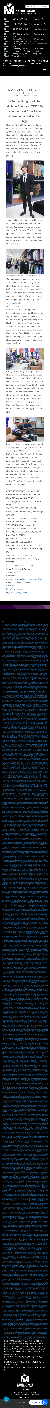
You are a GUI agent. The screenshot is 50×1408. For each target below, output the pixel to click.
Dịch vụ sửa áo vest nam (23, 1017)
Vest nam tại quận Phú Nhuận (18, 1334)
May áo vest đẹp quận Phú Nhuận (26, 1051)
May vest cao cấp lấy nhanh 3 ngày (33, 927)
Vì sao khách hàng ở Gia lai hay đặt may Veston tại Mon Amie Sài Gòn (18, 1198)
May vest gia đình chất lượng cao (18, 860)
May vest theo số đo (12, 1322)
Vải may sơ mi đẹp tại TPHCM (37, 1035)
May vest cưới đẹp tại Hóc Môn (35, 1200)
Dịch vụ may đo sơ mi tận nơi (39, 804)
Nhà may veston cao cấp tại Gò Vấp (14, 1209)
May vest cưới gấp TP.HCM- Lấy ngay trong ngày (28, 1169)
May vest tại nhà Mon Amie (36, 815)
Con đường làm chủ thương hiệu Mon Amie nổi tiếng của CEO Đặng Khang (32, 642)
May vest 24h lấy (37, 864)
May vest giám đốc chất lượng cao (14, 935)
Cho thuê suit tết (10, 886)
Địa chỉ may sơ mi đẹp (9, 1106)
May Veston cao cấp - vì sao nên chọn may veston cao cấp (33, 1284)
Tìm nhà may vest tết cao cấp (13, 893)
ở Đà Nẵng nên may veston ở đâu (12, 1199)
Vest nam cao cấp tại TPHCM (18, 944)
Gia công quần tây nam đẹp (21, 1155)
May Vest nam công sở (24, 1253)
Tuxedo (38, 892)
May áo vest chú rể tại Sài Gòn (33, 1048)
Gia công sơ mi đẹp (24, 1029)
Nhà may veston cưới (41, 1018)
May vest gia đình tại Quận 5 (15, 857)
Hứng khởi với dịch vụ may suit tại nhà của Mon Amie (16, 630)
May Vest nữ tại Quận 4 (33, 1267)
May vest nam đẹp (7, 944)
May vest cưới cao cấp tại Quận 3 (30, 1213)
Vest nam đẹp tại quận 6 (27, 1077)
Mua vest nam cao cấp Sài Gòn (25, 1073)
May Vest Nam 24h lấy (17, 1305)
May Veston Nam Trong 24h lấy (22, 1267)
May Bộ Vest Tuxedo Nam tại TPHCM (21, 1320)
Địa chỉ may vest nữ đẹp (17, 1254)
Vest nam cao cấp (17, 997)
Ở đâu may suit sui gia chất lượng (30, 1220)
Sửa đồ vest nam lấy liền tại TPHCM (11, 1011)
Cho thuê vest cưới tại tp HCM (12, 1318)
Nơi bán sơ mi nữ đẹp (16, 1260)
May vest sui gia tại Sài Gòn (28, 850)
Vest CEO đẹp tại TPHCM (36, 940)
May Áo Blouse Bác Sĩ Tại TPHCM (34, 1265)
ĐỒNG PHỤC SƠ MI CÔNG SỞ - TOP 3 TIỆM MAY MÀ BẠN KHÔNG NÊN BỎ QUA (26, 744)
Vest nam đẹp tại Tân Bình (26, 1074)
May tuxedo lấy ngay (37, 911)
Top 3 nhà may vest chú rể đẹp (27, 795)
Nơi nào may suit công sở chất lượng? (19, 1216)
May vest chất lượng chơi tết (34, 880)
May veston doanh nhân (11, 1124)
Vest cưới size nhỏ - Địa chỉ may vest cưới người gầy (30, 1280)
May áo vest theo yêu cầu (27, 1049)
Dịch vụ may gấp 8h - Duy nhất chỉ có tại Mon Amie (14, 654)
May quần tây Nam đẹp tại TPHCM (32, 1291)
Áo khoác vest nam (9, 1009)
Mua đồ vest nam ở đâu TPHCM (10, 1128)
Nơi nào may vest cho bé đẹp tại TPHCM (18, 844)
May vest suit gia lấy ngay (24, 848)
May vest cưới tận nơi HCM (21, 976)
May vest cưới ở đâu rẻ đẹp (12, 1140)
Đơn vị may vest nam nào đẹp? (10, 1145)
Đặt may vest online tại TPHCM (25, 821)
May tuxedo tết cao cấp (8, 911)
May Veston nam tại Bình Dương (18, 1325)
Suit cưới (44, 896)
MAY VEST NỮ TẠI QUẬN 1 (20, 1270)
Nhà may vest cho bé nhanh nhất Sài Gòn (30, 847)
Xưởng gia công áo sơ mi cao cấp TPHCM (26, 1149)
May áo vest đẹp (20, 1056)
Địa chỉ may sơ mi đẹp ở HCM (24, 994)
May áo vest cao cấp (18, 1049)
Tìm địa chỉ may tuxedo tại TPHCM (30, 895)
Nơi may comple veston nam (31, 1018)
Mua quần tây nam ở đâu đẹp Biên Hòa (31, 1089)
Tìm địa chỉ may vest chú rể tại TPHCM (14, 895)
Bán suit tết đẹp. (39, 886)
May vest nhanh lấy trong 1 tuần (38, 852)
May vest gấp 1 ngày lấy (26, 1261)
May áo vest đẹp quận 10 (8, 1053)
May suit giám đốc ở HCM (22, 959)
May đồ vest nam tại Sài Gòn (25, 1069)
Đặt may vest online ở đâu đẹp (32, 820)
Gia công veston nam (38, 1155)
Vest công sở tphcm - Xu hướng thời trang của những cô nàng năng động (20, 660)
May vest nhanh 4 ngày (40, 853)
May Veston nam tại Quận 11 (31, 1328)
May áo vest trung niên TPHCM (22, 1136)
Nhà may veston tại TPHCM (37, 1016)
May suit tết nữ (24, 913)
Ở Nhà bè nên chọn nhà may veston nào (21, 1200)
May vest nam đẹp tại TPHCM (27, 1132)
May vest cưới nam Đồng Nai (12, 1086)
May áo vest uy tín (13, 1056)
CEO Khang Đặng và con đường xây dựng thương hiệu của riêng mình (29, 641)
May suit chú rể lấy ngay (30, 918)
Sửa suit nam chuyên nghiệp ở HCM (15, 1013)
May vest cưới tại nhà (30, 1175)
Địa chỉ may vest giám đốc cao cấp (25, 946)
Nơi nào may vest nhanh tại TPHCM (25, 842)
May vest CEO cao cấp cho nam (33, 808)
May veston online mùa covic (14, 802)
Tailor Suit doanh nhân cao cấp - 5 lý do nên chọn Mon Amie (30, 670)
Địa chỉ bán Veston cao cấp (10, 1181)
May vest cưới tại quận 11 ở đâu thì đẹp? (26, 1211)
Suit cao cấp (10, 888)
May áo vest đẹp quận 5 (11, 1055)
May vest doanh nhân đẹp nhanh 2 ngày (11, 931)
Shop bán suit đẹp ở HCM (39, 1137)
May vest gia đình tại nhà (16, 859)
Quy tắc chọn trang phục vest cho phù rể (33, 654)
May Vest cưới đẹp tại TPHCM (11, 908)
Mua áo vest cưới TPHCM (37, 1113)
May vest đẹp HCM (14, 1044)
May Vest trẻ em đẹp (27, 1254)
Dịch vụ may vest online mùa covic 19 (13, 801)
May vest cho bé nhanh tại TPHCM (17, 862)
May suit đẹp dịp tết (16, 882)
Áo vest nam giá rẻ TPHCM (24, 1011)
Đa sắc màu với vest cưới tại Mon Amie (22, 1141)
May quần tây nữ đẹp (41, 1243)
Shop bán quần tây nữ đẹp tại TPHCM (11, 1262)
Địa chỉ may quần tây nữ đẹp (16, 986)
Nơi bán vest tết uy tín (26, 824)
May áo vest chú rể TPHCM (35, 1114)
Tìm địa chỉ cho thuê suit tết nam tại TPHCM (32, 896)
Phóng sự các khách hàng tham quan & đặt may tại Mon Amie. (31, 637)
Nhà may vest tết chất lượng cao (21, 828)
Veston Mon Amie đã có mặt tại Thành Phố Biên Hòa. (20, 1080)
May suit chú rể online (20, 918)
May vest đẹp (43, 984)
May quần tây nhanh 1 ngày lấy (15, 869)
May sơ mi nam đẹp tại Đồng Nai (39, 1086)
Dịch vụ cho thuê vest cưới (38, 1313)
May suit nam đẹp (35, 981)
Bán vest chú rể (32, 924)
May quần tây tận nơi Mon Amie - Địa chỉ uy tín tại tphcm (28, 626)
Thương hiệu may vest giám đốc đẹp (11, 942)
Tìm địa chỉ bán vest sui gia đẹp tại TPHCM (34, 839)
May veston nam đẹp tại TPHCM (12, 953)
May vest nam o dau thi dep (35, 1311)
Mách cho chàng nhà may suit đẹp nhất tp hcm (20, 681)
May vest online (36, 821)
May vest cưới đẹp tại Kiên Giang (37, 1190)
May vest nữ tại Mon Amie (31, 1247)
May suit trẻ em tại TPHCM (36, 1225)
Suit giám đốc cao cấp (21, 887)
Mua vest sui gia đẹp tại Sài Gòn (12, 848)
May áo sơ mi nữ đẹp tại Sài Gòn (30, 991)
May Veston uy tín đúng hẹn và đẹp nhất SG (26, 1180)
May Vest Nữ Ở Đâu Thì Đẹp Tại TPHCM (19, 1289)
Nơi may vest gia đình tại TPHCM (14, 847)
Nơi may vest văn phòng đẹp (38, 878)
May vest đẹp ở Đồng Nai (12, 1088)
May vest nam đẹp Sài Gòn (38, 1079)
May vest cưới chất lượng (39, 1176)
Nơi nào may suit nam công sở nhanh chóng (36, 1216)
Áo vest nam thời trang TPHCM (14, 1137)
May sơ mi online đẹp (41, 819)
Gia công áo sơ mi (36, 1154)
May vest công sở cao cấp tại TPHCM (36, 1129)
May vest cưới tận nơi (34, 977)
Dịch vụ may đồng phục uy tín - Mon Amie (21, 659)
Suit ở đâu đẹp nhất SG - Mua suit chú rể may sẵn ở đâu (16, 1238)
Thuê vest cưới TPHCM (29, 1122)
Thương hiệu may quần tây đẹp (29, 986)
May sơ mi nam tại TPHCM (31, 980)
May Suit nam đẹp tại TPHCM (28, 1235)
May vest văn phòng (26, 879)
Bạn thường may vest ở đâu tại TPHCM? (37, 963)
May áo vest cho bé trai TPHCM (24, 1135)
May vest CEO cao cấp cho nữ (21, 808)
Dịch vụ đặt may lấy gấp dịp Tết (20, 1171)
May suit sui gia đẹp (38, 1226)
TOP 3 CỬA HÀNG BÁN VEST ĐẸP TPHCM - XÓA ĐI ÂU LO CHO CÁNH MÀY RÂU (23, 786)
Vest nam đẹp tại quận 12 (13, 1075)
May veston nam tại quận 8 (9, 1329)
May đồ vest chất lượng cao (25, 1047)
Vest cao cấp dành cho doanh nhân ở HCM (22, 940)
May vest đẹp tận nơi (10, 813)
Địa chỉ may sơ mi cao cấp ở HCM (12, 993)
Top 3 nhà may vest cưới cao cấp (13, 795)
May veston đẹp (40, 1002)
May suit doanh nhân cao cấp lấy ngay (14, 891)
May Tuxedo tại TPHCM (10, 1006)
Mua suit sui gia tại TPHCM (16, 1226)
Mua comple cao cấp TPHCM (17, 964)
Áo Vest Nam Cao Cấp (35, 1011)
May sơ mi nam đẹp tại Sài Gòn (26, 993)
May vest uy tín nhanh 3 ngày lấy (30, 928)
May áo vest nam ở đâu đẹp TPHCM (21, 1065)
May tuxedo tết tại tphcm (27, 910)
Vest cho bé (18, 837)
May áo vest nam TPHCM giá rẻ (10, 1016)
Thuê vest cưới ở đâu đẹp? (40, 966)
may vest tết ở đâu (31, 882)
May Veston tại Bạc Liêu (33, 1189)
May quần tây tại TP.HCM (30, 1168)
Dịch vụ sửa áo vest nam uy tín (12, 1017)
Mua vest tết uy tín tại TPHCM (22, 825)
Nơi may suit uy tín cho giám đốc (32, 958)
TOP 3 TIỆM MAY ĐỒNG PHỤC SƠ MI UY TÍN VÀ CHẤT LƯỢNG (31, 733)
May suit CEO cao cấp (23, 950)
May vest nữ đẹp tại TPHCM (10, 1245)
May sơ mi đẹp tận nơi (18, 813)
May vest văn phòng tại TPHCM (14, 879)
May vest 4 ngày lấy (38, 871)
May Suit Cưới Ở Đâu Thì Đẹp (20, 1269)
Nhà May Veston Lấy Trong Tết (12, 1057)
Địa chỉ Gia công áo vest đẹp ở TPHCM (19, 1153)
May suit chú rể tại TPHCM (12, 1229)
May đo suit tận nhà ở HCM (31, 973)
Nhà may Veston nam (22, 1315)
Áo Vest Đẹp (36, 1056)
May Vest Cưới (26, 1305)
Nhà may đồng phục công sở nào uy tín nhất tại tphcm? (29, 672)
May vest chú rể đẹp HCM (23, 1064)
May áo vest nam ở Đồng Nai (18, 1087)
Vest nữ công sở (32, 1253)
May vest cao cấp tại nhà (19, 816)
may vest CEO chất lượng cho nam (37, 806)
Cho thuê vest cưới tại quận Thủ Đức (34, 1315)
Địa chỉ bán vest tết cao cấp (15, 824)
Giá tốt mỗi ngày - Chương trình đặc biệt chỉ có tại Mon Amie (20, 648)
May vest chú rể (21, 908)
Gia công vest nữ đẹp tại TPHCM (25, 1146)
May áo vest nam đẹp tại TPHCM (34, 1021)
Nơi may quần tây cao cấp (27, 985)
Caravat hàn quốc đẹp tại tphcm (27, 1300)
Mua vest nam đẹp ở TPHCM (12, 1012)
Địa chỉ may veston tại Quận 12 (11, 1211)
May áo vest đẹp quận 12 (34, 1052)
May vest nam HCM (9, 1065)
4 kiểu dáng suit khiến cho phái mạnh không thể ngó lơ (26, 664)
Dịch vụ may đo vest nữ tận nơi (19, 807)
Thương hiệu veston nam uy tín (31, 1020)
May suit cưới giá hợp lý (35, 917)
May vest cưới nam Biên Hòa (12, 1091)
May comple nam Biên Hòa (21, 1097)
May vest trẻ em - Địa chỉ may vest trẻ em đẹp (20, 1204)
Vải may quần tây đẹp (13, 1035)
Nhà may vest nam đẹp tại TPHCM (24, 1145)
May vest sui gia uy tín (41, 848)
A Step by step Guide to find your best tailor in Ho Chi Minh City (30, 1042)
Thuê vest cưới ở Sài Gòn (30, 1066)
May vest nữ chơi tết (22, 905)
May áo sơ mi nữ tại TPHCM (11, 1135)
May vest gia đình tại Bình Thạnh (28, 859)
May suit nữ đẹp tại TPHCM (10, 1234)
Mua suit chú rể (34, 1229)
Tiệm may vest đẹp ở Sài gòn (24, 1110)
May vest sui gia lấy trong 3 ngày (11, 852)
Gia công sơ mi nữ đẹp (20, 1028)
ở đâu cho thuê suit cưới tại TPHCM (21, 900)
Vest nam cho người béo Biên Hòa (34, 1097)
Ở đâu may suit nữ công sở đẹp (35, 1217)
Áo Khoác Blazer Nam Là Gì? (19, 1303)
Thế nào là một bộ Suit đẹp (32, 1270)
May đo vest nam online (20, 820)
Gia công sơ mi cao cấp (15, 1029)
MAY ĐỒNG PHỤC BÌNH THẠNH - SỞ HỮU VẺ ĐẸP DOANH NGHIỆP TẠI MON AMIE (24, 712)
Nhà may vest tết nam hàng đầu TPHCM (20, 901)
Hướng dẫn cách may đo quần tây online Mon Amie (35, 816)
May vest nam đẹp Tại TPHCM (35, 1144)
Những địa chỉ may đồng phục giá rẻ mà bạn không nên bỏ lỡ (33, 692)
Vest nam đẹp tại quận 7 (17, 1077)
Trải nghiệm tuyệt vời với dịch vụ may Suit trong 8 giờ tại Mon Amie (22, 679)
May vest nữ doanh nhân (43, 941)
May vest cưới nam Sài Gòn (11, 1064)
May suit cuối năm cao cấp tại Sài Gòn (12, 917)
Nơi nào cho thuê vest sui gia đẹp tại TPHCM (35, 844)
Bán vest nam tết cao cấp (9, 828)
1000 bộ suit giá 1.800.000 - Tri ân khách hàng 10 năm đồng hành (17, 632)
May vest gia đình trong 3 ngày (13, 856)
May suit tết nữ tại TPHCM (33, 913)
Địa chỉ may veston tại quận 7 (29, 1212)
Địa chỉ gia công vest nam (31, 1025)
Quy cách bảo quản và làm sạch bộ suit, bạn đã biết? (18, 682)
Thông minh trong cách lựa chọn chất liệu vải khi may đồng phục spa (18, 687)
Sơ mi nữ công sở (32, 1251)
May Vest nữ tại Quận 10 (9, 1269)
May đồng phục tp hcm (35, 1338)
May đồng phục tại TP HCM (34, 1337)
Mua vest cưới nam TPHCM (13, 1118)
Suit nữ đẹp (36, 1235)
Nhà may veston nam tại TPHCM (13, 949)
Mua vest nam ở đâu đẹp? (35, 1242)
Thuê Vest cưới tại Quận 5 (26, 1186)
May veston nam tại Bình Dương (38, 1333)
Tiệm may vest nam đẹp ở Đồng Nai (18, 1095)
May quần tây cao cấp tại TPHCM (29, 989)
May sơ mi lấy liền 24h (38, 870)
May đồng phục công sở (20, 980)
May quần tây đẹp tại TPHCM (11, 990)
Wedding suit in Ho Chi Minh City (30, 1040)
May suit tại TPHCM (35, 1061)
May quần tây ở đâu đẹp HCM (10, 988)
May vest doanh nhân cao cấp (11, 959)
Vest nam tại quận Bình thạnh (18, 1336)
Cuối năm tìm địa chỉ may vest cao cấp (37, 919)
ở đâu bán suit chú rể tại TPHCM (35, 900)
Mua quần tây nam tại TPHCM (26, 1262)
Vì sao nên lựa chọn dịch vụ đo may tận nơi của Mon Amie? (16, 651)
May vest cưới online (27, 906)
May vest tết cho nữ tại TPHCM (11, 905)
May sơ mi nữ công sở (13, 1251)
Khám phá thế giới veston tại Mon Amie (23, 1172)
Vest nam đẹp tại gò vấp (36, 1074)
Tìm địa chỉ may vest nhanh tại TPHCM (29, 837)
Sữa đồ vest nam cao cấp (20, 1024)
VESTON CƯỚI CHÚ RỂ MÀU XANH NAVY (29, 1207)
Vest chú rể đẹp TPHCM (26, 1113)
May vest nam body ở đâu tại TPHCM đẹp (21, 1142)
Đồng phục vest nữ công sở (14, 1004)
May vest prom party (11, 971)
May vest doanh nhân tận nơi (11, 937)
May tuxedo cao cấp (8, 913)
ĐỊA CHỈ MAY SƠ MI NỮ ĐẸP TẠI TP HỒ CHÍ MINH (35, 1296)
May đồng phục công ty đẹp (18, 991)
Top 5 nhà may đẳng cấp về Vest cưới (21, 1187)
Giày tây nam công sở (8, 954)
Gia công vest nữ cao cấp (30, 1150)
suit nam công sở (19, 1220)
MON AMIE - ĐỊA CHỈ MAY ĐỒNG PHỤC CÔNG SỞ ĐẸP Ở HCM (27, 697)
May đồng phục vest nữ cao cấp (27, 1137)
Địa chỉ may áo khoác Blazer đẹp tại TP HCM (22, 1298)
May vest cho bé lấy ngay (30, 862)
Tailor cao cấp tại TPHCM (31, 979)
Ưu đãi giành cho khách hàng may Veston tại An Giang (21, 1193)
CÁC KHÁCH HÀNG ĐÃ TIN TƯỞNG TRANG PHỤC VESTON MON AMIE (20, 701)
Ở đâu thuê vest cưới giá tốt (33, 1173)
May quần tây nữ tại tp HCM (18, 1243)
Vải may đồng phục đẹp (8, 1033)
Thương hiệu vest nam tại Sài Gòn (38, 1069)
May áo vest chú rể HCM (21, 1062)
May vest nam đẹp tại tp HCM (22, 1245)
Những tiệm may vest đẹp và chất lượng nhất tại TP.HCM (28, 1156)
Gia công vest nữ (30, 1155)
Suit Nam (27, 1292)
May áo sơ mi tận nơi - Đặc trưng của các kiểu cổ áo (24, 625)
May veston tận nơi (8, 973)
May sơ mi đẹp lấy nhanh (15, 870)
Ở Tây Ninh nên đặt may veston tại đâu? (37, 1195)
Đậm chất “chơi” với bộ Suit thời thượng (30, 678)
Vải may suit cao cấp (9, 1038)
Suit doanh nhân (10, 1120)
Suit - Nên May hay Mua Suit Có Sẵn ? (30, 1302)
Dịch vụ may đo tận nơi (10, 811)
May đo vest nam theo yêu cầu (13, 1144)
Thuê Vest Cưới (29, 1313)
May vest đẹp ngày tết (36, 904)
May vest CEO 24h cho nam (11, 810)
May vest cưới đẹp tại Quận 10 (11, 1175)
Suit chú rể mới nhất (39, 1231)
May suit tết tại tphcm (13, 883)
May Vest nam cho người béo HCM (12, 1069)
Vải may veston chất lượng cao (20, 1038)
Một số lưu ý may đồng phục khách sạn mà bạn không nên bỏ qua (29, 673)
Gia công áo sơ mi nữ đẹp (27, 1154)
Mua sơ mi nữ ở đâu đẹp (15, 1242)
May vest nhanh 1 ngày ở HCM (23, 933)
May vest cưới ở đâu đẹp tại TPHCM (39, 1145)
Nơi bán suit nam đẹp (24, 1233)
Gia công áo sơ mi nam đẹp (15, 1154)
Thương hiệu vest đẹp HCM (22, 1043)
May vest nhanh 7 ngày (11, 853)
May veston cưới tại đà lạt (18, 1196)
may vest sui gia (18, 1310)
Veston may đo (42, 939)
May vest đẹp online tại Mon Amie (12, 821)
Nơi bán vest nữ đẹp (36, 1261)
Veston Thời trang (11, 1311)
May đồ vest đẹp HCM (10, 1048)
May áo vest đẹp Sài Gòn (38, 1049)
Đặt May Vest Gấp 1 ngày (30, 1303)
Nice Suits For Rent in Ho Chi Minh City (21, 1052)
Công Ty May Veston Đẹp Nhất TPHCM (22, 1314)
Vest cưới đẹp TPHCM (34, 1109)
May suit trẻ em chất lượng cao (12, 1225)
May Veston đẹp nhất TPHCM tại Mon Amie (16, 1182)
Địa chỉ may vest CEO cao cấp (19, 954)
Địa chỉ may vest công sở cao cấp (22, 919)
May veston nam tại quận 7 (20, 1329)
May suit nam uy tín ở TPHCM (24, 1061)
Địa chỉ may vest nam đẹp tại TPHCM (38, 1128)
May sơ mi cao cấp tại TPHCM (39, 993)
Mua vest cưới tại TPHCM (26, 902)
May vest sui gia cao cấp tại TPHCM (37, 829)
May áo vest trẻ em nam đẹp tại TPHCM (30, 1310)
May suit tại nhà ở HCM (41, 975)
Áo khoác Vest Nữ (32, 1292)
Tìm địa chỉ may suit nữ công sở (36, 1214)
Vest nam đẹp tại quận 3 (12, 1078)
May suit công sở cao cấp (40, 918)
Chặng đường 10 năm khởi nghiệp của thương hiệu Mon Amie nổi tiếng (22, 647)
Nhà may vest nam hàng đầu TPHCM (28, 1127)
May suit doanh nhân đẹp (10, 1060)
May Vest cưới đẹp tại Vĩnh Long (34, 1191)
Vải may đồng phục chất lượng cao (31, 1031)
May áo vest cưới (9, 1049)
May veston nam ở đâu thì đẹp (19, 1313)
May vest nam (38, 1257)
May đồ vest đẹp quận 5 (38, 1046)
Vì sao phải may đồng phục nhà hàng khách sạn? (17, 690)
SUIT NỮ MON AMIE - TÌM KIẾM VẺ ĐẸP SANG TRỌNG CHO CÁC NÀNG (29, 746)
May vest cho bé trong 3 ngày (37, 861)
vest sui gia (41, 1310)
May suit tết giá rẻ (9, 884)
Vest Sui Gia (42, 1256)
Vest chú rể (26, 892)
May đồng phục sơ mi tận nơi (21, 811)
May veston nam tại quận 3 (20, 1331)
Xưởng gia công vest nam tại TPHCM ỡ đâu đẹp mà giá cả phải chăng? (20, 1147)
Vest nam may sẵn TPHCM (29, 1007)
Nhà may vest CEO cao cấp (18, 945)
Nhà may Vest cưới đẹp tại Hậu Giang (12, 1194)
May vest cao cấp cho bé (29, 864)
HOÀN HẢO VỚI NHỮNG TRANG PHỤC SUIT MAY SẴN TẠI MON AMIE (25, 718)
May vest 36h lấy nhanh (31, 873)
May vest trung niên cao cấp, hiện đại (14, 1162)
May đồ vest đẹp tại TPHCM (37, 1047)
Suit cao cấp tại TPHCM (18, 888)
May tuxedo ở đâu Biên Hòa (11, 1093)
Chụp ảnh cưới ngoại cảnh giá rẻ (25, 1307)
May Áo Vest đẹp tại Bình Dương (32, 1266)
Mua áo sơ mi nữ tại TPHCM (38, 1262)
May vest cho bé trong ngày (26, 861)
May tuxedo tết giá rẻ (36, 910)
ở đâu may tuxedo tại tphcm (33, 899)
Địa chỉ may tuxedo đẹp (33, 1136)
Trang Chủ (21, 1402)
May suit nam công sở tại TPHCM (30, 1218)
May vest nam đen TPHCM (12, 1115)
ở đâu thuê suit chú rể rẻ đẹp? (19, 1224)
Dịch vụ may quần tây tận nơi (13, 803)
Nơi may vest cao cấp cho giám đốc (33, 957)
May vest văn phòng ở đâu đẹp (35, 874)
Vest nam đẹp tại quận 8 (7, 1077)
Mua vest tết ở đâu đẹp (11, 822)
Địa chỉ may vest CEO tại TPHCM (10, 946)
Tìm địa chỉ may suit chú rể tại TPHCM (15, 896)
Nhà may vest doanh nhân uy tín (18, 948)
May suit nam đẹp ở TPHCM (12, 1061)
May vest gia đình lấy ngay (40, 859)
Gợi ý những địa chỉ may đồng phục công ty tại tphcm (34, 694)
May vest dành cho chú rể (23, 937)
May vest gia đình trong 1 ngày (26, 856)
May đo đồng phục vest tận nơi (33, 811)
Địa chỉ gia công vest (10, 1026)
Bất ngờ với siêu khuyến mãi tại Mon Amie (26, 668)
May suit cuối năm (16, 915)
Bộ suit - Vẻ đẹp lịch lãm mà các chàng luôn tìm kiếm (24, 646)
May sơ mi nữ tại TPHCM (15, 1244)
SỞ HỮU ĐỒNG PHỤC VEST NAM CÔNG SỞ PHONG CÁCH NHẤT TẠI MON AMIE (28, 728)
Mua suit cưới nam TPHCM (32, 1058)
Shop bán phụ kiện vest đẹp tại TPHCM (15, 1116)
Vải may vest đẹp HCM (31, 1038)
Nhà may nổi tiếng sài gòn (14, 1133)
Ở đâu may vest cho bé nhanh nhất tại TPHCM (23, 831)
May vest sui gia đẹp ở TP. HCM (11, 1169)
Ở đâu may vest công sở (13, 880)
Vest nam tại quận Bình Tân (40, 1334)
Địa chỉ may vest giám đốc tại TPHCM (32, 944)
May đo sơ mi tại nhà (9, 815)
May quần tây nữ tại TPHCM (30, 1119)
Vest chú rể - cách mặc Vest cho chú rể (37, 1204)
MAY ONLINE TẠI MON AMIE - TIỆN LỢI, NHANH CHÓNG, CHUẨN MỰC (20, 719)
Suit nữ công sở (12, 1220)
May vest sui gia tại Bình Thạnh (30, 851)
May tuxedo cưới (7, 1003)
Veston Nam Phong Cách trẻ (30, 1332)
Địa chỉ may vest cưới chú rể (24, 1140)
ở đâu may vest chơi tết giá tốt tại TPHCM (18, 899)
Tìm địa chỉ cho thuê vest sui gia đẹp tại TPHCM (15, 839)
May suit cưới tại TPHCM (34, 1060)
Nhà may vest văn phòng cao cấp (33, 877)
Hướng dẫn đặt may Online (35, 1305)
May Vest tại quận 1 (25, 1214)
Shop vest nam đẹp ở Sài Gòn (14, 1067)
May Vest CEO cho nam (25, 806)
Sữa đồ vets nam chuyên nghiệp (34, 1022)
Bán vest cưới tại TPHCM (23, 924)
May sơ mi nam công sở (23, 1251)
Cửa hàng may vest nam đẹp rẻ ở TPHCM (37, 1070)
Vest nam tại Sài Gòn (17, 985)
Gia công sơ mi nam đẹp (10, 1028)
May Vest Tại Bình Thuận (34, 1323)
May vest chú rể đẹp (8, 991)
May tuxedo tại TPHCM (36, 1003)
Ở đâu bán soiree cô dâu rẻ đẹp (27, 1222)
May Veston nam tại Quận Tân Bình (18, 1328)
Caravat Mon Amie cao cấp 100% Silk (23, 639)
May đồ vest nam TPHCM (21, 1006)
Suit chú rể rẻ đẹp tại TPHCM (24, 1229)
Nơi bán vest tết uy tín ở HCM (36, 822)
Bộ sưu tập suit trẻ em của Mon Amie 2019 (24, 971)
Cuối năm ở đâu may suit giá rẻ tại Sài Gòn (14, 922)
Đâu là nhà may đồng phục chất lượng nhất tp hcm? (16, 684)
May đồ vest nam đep (19, 1046)
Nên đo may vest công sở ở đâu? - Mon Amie (26, 663)
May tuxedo (13, 910)
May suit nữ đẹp (35, 1234)
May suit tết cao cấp (25, 884)
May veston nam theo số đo (35, 1320)
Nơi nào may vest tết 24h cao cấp (18, 835)
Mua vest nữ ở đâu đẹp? (25, 1242)
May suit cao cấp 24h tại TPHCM (17, 892)
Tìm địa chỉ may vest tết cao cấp (22, 829)
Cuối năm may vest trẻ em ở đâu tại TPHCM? (32, 922)
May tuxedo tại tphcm (18, 911)
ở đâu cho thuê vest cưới (8, 900)
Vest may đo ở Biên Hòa (22, 1092)
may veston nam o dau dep (32, 1319)
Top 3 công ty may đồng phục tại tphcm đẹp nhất (32, 674)
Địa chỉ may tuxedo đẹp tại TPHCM (16, 1000)
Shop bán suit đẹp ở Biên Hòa (32, 1104)
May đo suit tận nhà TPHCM (29, 975)
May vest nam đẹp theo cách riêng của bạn (16, 1247)
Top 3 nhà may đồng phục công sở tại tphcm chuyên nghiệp (20, 688)
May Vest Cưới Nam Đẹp (33, 1289)
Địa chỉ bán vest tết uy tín (35, 826)
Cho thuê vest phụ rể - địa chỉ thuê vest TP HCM (33, 1279)
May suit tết (43, 880)
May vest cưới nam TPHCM (24, 1115)
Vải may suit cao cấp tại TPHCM (23, 1037)
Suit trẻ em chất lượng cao (31, 1224)
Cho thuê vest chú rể (9, 923)
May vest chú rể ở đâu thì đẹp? (13, 1258)
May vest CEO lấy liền (24, 939)
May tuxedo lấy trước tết (27, 911)
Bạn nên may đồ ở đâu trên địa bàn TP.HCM (34, 1167)
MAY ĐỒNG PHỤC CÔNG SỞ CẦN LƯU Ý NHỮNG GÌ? (19, 706)
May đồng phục (44, 1337)
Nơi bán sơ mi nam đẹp (26, 1260)
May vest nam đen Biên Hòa (17, 1089)
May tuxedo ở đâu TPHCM (24, 1114)
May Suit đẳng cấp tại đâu (10, 1189)
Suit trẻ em (8, 1226)
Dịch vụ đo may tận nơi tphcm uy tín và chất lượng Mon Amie (23, 624)
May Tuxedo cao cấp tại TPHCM (17, 1003)
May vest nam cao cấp (23, 1144)
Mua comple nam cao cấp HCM (34, 1126)
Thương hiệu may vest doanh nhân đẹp (27, 942)
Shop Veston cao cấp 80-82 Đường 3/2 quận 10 (13, 1184)
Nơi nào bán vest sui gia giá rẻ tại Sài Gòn (28, 846)
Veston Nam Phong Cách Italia (11, 1315)
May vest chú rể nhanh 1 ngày (10, 933)
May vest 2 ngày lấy (14, 873)
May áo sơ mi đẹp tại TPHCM (21, 1021)
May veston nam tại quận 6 (31, 1329)
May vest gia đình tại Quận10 (28, 834)
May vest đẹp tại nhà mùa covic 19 (18, 798)
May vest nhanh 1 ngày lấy (27, 855)
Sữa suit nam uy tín (10, 1021)
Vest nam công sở (18, 941)
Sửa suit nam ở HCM (39, 1013)
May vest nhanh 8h (8, 865)
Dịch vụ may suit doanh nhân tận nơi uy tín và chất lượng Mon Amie (15, 621)
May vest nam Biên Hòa (34, 1098)
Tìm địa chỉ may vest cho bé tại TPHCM (32, 830)
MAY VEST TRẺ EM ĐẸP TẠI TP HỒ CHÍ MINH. (33, 1297)
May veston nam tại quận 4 (9, 1331)
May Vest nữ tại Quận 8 (31, 1269)
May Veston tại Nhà (9, 1305)
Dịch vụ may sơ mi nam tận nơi (26, 804)
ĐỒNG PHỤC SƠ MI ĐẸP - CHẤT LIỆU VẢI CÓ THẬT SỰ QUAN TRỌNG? (26, 739)
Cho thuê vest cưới (7, 955)
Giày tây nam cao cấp (35, 951)
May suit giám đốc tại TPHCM (12, 890)
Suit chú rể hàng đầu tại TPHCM (18, 1231)
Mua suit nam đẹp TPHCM (19, 1119)
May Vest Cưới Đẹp (20, 1291)
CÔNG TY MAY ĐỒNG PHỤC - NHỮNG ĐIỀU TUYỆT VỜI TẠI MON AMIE (20, 726)
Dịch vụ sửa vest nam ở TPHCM (34, 1009)
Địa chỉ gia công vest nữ (20, 1025)
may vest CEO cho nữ (15, 806)
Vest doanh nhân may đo (34, 939)
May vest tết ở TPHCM (30, 835)
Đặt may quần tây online (16, 817)
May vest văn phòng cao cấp (26, 878)
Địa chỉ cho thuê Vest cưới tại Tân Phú (27, 1202)
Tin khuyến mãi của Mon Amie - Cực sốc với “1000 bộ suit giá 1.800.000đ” (21, 666)
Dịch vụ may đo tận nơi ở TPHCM (32, 810)
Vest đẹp (43, 1311)
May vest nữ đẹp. (32, 1245)
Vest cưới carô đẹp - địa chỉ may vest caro (15, 1278)
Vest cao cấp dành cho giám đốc (36, 990)
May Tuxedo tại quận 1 (8, 1214)
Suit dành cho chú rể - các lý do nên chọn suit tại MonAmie (19, 1276)
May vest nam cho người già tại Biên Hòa (26, 1093)
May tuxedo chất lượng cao (26, 999)
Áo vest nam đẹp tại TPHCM (37, 1307)
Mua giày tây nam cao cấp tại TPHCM (23, 951)
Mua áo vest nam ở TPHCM (12, 1111)
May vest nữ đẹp (30, 1309)
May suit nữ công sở (42, 1218)
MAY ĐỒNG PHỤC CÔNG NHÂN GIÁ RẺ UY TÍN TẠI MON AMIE (31, 708)
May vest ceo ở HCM (28, 955)
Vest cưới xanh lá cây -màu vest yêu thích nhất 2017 (29, 1285)
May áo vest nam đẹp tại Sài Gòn (38, 1073)
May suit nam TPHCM (33, 1118)
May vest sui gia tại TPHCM (16, 850)
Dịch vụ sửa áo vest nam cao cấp (24, 1016)
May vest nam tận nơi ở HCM (34, 976)
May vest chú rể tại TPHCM (30, 908)
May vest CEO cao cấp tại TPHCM (36, 950)
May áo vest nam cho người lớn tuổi (25, 1111)
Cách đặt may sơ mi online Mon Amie (38, 817)
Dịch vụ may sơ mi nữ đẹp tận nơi (13, 804)
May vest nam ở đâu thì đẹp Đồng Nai (17, 1084)
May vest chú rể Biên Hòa (33, 1105)
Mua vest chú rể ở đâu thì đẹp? (19, 1257)
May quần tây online (26, 817)
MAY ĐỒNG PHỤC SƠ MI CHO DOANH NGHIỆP (34, 695)
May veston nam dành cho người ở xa (21, 1323)
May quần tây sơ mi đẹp (25, 1109)
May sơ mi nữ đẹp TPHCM (36, 994)
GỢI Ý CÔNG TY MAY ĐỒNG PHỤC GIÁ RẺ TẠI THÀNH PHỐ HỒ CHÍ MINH (26, 723)
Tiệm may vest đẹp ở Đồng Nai (31, 1084)
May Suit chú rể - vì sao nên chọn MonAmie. (25, 1208)
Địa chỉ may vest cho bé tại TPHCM (25, 866)
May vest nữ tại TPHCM (10, 1136)
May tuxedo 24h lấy (16, 913)
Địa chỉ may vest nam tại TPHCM (35, 998)
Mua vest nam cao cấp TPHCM (14, 1132)
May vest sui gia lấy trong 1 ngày (24, 852)
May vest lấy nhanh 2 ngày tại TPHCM (12, 929)
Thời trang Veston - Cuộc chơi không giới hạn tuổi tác (22, 1160)
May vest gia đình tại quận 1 (40, 834)
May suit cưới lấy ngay (25, 917)
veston (28, 1311)
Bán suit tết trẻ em (31, 886)
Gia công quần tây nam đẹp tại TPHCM (23, 1026)
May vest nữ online (11, 820)
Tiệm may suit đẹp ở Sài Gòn (11, 1156)
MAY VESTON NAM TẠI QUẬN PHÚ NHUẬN (35, 1178)
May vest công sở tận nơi (13, 977)
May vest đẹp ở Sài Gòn (35, 1110)
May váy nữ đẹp (9, 1243)
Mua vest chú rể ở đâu (36, 902)
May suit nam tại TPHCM (40, 982)
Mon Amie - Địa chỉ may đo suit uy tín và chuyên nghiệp (26, 634)
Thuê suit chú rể (23, 1230)
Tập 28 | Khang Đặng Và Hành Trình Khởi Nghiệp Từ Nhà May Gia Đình (18, 644)
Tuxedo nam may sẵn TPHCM (18, 1002)
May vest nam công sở (12, 927)
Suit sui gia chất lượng (8, 1227)
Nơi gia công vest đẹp (40, 1030)
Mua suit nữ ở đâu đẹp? (33, 1233)
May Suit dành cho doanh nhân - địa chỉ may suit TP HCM (34, 1274)
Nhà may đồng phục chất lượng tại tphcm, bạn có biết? (30, 675)
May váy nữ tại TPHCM (28, 1123)
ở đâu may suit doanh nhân (28, 888)
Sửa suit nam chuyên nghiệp (34, 1017)
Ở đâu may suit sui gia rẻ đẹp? (14, 1222)
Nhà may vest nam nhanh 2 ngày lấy (28, 929)
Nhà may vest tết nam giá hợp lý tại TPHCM (37, 901)
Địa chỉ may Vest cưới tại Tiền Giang (28, 1194)
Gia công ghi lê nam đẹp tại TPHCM (35, 1153)
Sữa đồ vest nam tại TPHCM (31, 1024)
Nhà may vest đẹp (41, 1043)
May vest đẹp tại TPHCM (29, 1000)
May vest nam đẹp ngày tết (40, 835)
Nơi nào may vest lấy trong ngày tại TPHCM (14, 843)
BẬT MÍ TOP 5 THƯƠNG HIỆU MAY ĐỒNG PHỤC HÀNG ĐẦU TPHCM (20, 782)
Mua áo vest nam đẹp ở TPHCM (37, 1135)
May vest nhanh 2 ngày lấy (16, 855)
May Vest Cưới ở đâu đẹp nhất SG (26, 1271)
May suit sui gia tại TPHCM (28, 1226)
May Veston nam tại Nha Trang (38, 1324)
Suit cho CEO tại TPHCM (37, 887)
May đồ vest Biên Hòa (12, 1105)
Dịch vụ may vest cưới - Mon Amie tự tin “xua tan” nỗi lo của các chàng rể (19, 656)
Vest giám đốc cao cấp (26, 935)
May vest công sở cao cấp (35, 926)
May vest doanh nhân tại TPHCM (25, 960)
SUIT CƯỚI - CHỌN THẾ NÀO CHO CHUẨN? (34, 731)
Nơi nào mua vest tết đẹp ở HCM (23, 822)
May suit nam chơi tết (23, 914)
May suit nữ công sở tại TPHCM (16, 1218)
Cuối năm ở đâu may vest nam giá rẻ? (27, 920)
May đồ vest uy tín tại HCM (14, 1047)
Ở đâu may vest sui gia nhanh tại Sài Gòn (21, 841)
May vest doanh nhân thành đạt (33, 936)
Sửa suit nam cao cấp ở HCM (29, 1013)
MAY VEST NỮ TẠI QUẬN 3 (8, 1270)
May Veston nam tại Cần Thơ (13, 1324)
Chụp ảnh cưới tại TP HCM (25, 1338)
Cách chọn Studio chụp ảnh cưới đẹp (38, 1306)
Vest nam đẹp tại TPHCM (36, 1248)
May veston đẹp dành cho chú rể (36, 949)
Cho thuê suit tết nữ (24, 923)
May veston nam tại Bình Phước (12, 1333)
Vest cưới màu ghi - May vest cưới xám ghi (15, 1279)
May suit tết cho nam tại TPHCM (11, 914)
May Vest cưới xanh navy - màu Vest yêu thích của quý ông (27, 1287)
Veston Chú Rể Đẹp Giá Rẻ (38, 1239)
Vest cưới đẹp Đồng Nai (22, 1088)
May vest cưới (8, 906)
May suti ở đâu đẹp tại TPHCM (12, 1114)
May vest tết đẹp (12, 837)
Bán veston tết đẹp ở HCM (24, 826)
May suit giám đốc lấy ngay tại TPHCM (38, 879)
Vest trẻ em (34, 1254)
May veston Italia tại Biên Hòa (28, 1096)
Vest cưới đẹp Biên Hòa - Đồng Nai (11, 1083)
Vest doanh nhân (43, 981)
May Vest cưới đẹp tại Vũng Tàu (11, 1195)
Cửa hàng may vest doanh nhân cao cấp (30, 941)
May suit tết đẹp (17, 884)
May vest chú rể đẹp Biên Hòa (23, 1098)
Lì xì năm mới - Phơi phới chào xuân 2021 (26, 657)
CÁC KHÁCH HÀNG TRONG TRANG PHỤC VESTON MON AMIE (27, 749)
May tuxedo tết (19, 910)
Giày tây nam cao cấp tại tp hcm (11, 1301)
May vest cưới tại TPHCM (17, 906)
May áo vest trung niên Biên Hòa (28, 1102)
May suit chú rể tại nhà (10, 918)
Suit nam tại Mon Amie (22, 1236)
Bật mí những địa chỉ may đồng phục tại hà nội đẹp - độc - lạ (33, 677)
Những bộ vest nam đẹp (23, 1012)
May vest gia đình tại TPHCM (38, 856)
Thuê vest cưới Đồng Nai (29, 1087)
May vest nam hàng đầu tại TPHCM (18, 981)
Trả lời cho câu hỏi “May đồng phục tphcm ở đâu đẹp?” (16, 686)
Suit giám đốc (13, 887)
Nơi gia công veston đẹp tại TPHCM (16, 1030)
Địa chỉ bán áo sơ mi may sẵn (23, 990)
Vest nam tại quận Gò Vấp (29, 1334)
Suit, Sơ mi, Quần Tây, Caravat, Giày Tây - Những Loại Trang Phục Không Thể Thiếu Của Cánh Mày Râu (24, 1293)
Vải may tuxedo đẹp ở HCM (25, 1004)
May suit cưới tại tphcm (38, 914)
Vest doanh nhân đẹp (10, 941)
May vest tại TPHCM (11, 976)
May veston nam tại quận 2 (31, 1331)
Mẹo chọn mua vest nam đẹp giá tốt (18, 1266)
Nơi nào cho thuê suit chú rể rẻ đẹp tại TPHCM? (36, 1230)
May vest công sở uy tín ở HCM (23, 926)
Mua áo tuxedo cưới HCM (22, 1124)
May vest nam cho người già (38, 1111)
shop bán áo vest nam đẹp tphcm (34, 1131)
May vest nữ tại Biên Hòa (40, 1102)
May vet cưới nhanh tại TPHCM (27, 1176)
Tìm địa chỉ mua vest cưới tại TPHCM (27, 893)
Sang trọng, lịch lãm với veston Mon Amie (32, 967)
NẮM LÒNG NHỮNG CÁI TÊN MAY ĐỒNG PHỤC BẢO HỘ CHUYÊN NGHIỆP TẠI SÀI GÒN (24, 715)
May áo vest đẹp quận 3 (31, 1055)
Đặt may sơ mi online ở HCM (17, 819)
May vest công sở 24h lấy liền (35, 884)
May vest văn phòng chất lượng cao (13, 878)
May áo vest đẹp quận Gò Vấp (39, 1051)
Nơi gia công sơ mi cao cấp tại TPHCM (33, 1028)
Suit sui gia (16, 1227)
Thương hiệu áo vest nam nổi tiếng (35, 1012)
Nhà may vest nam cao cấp (14, 1074)
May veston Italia (16, 1120)
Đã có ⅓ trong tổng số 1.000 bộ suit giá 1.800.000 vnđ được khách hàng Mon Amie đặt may (25, 635)
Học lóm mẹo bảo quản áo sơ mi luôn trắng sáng (26, 1158)
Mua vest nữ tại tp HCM (27, 1240)
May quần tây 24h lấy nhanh (27, 869)
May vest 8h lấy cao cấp (23, 874)
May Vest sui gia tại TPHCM (24, 1256)
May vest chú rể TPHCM (15, 1113)
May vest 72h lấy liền (41, 873)
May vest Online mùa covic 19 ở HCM (32, 798)
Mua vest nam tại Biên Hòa (22, 1105)
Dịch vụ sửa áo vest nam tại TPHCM (33, 1015)
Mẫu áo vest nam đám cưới (32, 1008)
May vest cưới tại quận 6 (40, 1212)
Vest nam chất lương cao (30, 1082)
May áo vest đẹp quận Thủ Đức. (13, 1051)
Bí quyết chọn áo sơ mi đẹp (13, 1177)
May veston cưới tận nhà (29, 972)
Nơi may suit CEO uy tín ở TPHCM (11, 950)
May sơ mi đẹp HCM (11, 998)
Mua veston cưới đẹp (35, 1133)
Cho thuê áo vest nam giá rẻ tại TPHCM (18, 1319)
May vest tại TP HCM (24, 1337)
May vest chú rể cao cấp (10, 909)
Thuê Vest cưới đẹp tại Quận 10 (14, 1186)
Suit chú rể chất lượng (29, 1231)
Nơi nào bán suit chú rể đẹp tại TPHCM (11, 1230)
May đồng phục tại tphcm (17, 1274)
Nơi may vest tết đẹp (12, 829)
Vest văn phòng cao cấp (25, 875)
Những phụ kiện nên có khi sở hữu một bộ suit (14, 969)
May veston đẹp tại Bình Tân (13, 1202)
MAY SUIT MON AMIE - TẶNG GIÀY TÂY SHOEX (16, 781)
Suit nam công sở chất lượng (22, 1217)
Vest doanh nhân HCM (33, 1064)
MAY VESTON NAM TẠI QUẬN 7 (18, 1178)
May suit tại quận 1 (17, 1214)
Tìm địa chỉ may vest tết (23, 880)
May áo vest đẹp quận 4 (21, 1055)
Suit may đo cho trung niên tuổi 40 (28, 1162)
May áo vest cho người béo (36, 1115)
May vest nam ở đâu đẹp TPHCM (12, 1109)
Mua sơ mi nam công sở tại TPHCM (17, 1249)
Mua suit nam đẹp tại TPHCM (20, 1058)
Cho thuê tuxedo (17, 923)
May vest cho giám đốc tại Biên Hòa (26, 1091)
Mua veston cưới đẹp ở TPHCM (13, 1107)
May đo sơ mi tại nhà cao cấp (29, 813)
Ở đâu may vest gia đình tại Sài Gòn (36, 841)
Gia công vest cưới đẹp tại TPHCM (17, 1150)
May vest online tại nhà (24, 802)
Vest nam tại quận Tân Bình (30, 1336)
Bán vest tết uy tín (32, 825)
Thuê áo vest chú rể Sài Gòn (21, 1048)
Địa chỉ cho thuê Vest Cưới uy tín (38, 1186)
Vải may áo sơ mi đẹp (12, 1034)
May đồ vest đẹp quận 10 (9, 1046)
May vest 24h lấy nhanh (13, 874)
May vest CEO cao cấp (37, 955)
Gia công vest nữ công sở (12, 1149)
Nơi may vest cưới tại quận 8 (16, 1212)
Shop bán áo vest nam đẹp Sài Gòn (11, 1073)
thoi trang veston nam (20, 1311)
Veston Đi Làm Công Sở (15, 1239)
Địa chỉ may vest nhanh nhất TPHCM (38, 865)
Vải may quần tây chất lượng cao (37, 1034)
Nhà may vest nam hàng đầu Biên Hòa (26, 1100)
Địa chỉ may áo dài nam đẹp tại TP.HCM (14, 1302)
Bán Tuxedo (38, 924)
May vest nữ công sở (22, 883)
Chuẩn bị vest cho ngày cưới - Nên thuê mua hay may (14, 1167)
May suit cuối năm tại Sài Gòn (26, 915)
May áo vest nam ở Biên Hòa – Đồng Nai (26, 1083)
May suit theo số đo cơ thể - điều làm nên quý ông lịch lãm (31, 1164)
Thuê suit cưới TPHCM (32, 1057)
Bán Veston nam (30, 1322)
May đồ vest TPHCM (18, 1138)
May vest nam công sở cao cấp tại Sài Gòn (24, 1071)
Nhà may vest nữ (40, 980)
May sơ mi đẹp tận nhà (18, 815)
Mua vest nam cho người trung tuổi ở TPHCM (15, 1066)
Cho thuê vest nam (36, 985)
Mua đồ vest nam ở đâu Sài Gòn (22, 1070)
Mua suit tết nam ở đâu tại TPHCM (13, 904)
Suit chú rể (12, 897)
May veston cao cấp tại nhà (40, 1175)
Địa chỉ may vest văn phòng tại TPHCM (19, 877)
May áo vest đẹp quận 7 (38, 1053)
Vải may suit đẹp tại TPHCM (35, 1037)
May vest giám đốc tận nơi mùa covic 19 (30, 797)
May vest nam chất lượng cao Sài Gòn (11, 1079)
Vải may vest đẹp (9, 1039)
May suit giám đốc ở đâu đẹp (24, 890)
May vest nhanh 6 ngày (21, 853)
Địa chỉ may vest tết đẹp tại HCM (34, 828)
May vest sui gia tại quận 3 (30, 833)
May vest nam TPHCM (11, 1062)
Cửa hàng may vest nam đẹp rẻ (24, 1128)
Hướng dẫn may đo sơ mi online (29, 819)
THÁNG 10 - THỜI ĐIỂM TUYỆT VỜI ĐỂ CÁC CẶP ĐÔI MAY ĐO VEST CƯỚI (21, 789)
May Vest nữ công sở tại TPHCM (34, 1252)
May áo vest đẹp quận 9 (18, 1053)
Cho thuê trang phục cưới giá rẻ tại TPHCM (15, 868)
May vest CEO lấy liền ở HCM (20, 936)
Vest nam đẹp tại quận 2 (22, 1078)
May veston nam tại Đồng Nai (25, 1333)
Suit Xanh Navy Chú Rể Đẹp (26, 1239)
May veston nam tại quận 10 (10, 1332)
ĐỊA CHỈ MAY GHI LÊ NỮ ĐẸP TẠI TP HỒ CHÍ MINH (34, 1294)
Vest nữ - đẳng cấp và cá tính (10, 1261)
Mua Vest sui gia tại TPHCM (12, 1256)
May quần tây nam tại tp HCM (30, 1243)
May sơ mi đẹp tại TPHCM (17, 962)
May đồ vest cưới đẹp (32, 1044)
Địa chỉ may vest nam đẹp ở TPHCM (20, 1129)
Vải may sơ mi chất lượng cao (24, 1035)
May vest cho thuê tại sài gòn (24, 1318)
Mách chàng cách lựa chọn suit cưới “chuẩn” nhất (17, 683)
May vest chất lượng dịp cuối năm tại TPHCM (35, 909)
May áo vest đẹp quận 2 (41, 1055)
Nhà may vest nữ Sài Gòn (17, 1123)
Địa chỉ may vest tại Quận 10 (29, 966)
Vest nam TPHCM (10, 1008)
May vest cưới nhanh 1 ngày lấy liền (24, 932)
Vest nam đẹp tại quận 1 (32, 1078)
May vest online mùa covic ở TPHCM (21, 799)
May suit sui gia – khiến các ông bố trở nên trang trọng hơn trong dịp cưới (20, 1163)
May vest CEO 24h (10, 936)
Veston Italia (40, 1118)
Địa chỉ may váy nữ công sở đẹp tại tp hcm (26, 1301)
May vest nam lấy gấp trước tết (33, 1171)
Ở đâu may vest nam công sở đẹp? (20, 1252)
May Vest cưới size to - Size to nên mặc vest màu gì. (26, 1203)
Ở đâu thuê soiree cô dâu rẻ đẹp (40, 1222)
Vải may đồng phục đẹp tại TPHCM (16, 1031)
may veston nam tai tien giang (26, 1324)
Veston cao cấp (28, 981)
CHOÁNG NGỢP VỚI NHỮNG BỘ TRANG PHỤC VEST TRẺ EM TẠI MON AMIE (22, 754)
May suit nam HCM (10, 1058)
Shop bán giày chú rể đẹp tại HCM (13, 1300)
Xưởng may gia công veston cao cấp (20, 1009)
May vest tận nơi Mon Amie (11, 812)
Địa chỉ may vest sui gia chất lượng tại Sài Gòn (21, 865)
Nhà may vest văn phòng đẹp (36, 875)
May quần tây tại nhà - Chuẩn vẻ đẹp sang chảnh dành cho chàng (32, 628)
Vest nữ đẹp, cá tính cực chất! (37, 1260)
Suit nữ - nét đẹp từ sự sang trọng (11, 1236)
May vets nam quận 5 (11, 980)
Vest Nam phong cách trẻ (39, 1309)
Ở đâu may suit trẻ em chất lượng (11, 1221)
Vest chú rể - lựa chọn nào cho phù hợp (27, 1258)
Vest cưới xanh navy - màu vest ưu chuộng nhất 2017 (34, 1205)
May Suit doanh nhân (35, 890)
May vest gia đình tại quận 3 (27, 857)
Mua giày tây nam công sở (30, 953)
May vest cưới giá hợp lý (23, 963)
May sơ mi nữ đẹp (34, 997)
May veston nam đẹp (25, 949)
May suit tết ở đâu (30, 883)
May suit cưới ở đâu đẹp (15, 1164)
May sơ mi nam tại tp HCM (27, 1244)
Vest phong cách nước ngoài (28, 1316)
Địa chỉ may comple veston (19, 1020)
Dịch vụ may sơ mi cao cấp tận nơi (27, 803)
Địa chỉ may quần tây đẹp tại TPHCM (38, 988)
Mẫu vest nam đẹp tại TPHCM (21, 1008)
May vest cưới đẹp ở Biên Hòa (39, 1199)
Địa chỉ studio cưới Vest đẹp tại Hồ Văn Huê (30, 1185)
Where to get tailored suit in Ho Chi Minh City (14, 1040)
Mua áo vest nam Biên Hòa (21, 1101)
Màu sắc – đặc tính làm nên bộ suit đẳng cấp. (36, 1238)
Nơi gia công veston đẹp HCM (29, 1030)
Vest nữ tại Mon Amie (9, 972)
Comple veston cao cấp (20, 1015)
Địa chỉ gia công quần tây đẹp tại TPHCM (32, 1151)
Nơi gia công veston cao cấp (34, 1029)
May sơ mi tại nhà (27, 815)
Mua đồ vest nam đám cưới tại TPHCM (35, 1124)
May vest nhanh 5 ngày (30, 853)
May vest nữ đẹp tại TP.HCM (19, 1168)
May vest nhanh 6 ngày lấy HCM (16, 871)
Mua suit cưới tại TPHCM (26, 904)
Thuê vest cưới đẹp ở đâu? (24, 1177)
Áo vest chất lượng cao (29, 1056)
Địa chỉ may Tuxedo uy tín (37, 1004)
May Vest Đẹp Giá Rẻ (27, 1264)
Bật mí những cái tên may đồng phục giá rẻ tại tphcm (31, 691)
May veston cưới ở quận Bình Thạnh (29, 1209)
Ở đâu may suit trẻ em (35, 1221)
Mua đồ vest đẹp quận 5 (28, 1046)
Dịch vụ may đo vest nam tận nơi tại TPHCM (35, 807)
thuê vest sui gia (13, 306)
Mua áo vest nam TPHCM (38, 1132)
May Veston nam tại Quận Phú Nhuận (17, 1327)
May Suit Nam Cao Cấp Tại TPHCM (23, 1234)
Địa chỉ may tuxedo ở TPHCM (31, 1002)
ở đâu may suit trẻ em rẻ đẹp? (25, 1221)
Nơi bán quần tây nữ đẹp (41, 1258)
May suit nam (38, 937)
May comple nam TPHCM (25, 1107)
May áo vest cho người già (40, 1122)
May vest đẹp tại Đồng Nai (23, 1195)
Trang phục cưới (20, 830)
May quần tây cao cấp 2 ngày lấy (31, 868)
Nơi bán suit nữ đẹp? (15, 1233)
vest (25, 1311)
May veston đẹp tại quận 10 (40, 1211)
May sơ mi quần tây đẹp (35, 1116)
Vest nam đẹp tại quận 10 (33, 1075)
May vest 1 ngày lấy (22, 873)
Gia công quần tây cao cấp (36, 1026)
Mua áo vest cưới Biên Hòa (10, 1097)
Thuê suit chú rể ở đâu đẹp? (24, 1227)
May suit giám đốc (32, 959)
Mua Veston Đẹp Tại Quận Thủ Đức (15, 1316)
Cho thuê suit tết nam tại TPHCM (35, 923)
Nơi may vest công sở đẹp (11, 926)
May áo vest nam (20, 1007)
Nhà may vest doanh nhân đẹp (31, 948)
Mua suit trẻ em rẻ (40, 1224)
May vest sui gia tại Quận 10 (39, 850)
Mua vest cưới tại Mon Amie (35, 1177)
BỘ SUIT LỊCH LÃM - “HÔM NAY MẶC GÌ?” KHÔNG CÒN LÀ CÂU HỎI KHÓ (27, 757)
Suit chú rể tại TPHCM (19, 897)
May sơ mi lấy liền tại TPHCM (27, 870)
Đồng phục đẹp (26, 969)
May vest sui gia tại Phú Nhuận (18, 851)
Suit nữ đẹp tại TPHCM (16, 1235)
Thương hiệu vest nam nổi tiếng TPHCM (32, 984)
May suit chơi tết (23, 882)
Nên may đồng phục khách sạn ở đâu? (12, 691)
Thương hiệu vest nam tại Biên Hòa (12, 1100)
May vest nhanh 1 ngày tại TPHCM (37, 933)
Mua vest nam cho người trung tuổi (17, 1122)
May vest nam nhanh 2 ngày (39, 931)
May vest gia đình (36, 855)
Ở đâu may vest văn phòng (15, 875)
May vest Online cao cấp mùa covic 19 (29, 801)
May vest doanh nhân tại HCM (12, 960)
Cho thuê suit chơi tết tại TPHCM (20, 886)
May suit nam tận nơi (41, 973)
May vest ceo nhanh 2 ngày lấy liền (27, 931)
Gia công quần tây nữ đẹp (10, 1155)
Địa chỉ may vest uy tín (32, 1043)
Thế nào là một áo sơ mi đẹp (20, 1265)
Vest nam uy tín (39, 1082)
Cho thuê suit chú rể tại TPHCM (11, 924)
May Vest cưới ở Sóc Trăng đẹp (24, 1190)
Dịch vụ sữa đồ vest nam (10, 1025)
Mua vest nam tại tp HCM (17, 1240)
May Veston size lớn (9, 1323)
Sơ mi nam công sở (41, 1251)
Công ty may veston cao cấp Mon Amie (30, 968)
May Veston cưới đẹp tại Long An (26, 1199)
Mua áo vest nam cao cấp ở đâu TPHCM (20, 1131)
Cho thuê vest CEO (21, 810)
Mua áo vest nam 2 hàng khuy (28, 1138)
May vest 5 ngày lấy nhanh (28, 871)
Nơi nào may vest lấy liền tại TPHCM (31, 843)
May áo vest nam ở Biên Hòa (40, 1093)
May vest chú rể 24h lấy (20, 909)
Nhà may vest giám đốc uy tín (38, 946)
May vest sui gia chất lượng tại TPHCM (16, 833)
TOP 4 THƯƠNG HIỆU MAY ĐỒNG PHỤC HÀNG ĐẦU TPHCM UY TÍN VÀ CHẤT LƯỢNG (24, 768)
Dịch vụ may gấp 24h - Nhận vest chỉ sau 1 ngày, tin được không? (18, 652)
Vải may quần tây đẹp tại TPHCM (23, 1034)
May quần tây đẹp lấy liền (38, 869)
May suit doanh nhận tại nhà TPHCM (16, 975)
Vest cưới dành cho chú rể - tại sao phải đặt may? (33, 964)
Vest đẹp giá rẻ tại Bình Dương (37, 1318)
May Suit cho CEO (26, 891)
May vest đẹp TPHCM (23, 1044)
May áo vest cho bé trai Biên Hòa (34, 1092)
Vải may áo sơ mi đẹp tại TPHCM (34, 1033)
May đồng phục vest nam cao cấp (16, 966)
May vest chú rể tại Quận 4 (17, 1213)
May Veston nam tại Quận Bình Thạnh (33, 1327)
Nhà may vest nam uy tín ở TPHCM (38, 1141)
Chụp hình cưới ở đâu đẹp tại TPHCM (22, 1306)
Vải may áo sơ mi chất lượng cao (20, 1033)
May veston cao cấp (37, 1123)
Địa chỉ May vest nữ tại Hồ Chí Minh (19, 1309)
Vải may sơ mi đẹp (12, 1037)
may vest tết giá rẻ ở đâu (40, 882)
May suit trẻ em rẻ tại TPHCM (25, 1225)
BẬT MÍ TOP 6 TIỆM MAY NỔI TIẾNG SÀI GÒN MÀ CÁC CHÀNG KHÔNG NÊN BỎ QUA (24, 777)
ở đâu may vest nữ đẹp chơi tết (39, 897)
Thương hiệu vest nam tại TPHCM (13, 1127)
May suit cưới (30, 914)
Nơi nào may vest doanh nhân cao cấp (17, 957)
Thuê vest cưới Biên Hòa (12, 1098)
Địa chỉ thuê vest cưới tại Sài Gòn (38, 1172)
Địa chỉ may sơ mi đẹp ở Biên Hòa (32, 1095)
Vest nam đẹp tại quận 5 (37, 1077)
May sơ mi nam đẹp (13, 994)
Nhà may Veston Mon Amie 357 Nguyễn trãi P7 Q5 (33, 1184)
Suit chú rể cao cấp (28, 897)
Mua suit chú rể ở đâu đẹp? (35, 1227)
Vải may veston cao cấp (18, 1039)
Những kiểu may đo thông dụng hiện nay (14, 968)
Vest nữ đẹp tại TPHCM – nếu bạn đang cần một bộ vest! (19, 1248)
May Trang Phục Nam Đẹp (17, 1264)
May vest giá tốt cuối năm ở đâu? (33, 905)
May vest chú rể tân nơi (19, 972)
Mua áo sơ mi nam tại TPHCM (21, 1106)
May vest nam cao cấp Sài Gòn (26, 1079)
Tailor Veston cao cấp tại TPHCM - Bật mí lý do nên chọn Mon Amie (30, 669)
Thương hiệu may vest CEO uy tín (31, 945)
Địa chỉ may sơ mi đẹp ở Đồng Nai (25, 1086)
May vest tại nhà (33, 802)
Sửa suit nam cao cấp (20, 1018)
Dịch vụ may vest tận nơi (34, 812)
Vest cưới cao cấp (33, 892)
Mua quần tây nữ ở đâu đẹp (38, 1240)
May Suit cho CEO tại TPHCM (36, 891)
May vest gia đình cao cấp (31, 860)
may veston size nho (9, 1320)
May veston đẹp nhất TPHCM (9, 1018)
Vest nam (19, 1261)
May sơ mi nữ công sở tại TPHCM (32, 1249)
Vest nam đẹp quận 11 (23, 1075)
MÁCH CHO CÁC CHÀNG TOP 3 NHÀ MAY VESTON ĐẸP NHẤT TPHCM (25, 794)
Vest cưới (33, 932)
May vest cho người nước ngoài (18, 973)
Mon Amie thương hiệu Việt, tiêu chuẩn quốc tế (23, 1165)
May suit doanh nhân (37, 960)
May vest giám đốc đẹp (14, 939)
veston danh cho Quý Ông (22, 1322)
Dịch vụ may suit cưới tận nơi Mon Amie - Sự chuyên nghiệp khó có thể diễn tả (20, 623)
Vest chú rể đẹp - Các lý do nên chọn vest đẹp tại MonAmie (26, 1288)
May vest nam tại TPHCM (40, 1000)
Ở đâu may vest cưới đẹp (22, 1173)
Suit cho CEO (28, 887)
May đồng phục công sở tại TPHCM (27, 982)
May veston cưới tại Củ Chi (10, 1203)
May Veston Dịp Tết (23, 1057)
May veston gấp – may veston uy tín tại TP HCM (13, 1283)
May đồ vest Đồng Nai (39, 1083)
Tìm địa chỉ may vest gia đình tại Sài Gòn (22, 838)
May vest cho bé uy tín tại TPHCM (13, 861)
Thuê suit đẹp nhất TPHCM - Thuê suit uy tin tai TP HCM (20, 1273)
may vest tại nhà (14, 303)
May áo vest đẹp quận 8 (28, 1053)
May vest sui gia (33, 848)
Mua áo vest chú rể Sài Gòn (32, 1062)
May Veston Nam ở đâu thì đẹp (22, 1189)
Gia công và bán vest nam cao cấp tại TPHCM (14, 1151)
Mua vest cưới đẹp (21, 1175)
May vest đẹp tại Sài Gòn (14, 982)
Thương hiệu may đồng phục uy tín (23, 988)
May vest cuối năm (35, 906)
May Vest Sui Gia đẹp (35, 1256)
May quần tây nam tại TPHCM (12, 963)
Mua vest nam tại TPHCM (36, 1107)
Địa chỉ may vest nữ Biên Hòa (16, 1102)
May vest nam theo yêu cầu (34, 1065)
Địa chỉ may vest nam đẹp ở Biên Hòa (34, 1101)
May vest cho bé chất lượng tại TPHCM (15, 864)
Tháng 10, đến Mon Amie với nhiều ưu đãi (17, 958)
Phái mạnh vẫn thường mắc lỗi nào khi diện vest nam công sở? (28, 661)
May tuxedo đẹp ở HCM (31, 1006)
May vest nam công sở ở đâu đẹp (36, 1140)
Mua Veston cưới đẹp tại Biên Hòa (18, 1104)
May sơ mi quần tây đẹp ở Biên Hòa (15, 1096)
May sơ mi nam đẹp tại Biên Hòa (10, 1092)
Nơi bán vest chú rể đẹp (30, 1257)
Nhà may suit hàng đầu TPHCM (22, 1060)
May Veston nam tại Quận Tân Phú (33, 1325)
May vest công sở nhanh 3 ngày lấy (16, 928)
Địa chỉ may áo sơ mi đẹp (31, 995)
